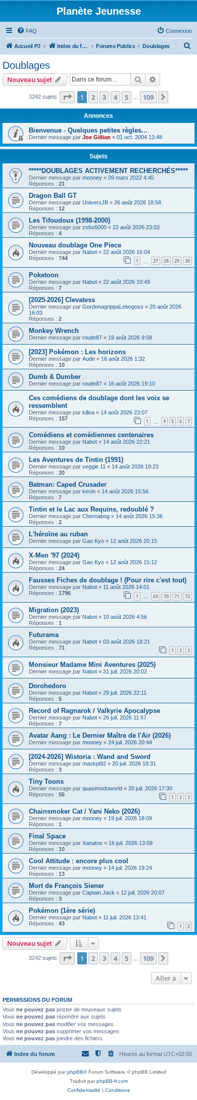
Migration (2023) (54, 610)
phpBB (75, 1072)
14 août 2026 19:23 (135, 466)
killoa (88, 412)
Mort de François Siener (66, 886)
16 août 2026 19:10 (131, 383)
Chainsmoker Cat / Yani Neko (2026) (84, 811)
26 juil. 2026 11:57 (124, 717)
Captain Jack (98, 893)
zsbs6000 (94, 227)
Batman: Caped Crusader (68, 484)
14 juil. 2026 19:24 (130, 868)
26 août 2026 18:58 (137, 202)
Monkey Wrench (54, 330)
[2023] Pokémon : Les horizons (77, 352)
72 (187, 596)
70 (166, 596)
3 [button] (104, 97)
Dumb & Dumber (55, 376)
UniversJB (95, 202)
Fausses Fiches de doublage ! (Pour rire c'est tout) (107, 580)
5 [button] (126, 97)
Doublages (26, 65)
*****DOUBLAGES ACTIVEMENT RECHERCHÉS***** (108, 171)
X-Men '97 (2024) (54, 555)
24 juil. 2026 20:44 (130, 742)
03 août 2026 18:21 (126, 642)
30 (187, 261)
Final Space (47, 836)
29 (176, 261)
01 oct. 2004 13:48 (139, 137)
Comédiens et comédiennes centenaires (91, 435)
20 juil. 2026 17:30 (150, 788)
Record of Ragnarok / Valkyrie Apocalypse (94, 710)
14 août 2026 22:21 (126, 442)
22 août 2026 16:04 (126, 252)
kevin (88, 491)
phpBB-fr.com (112, 1081)
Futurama (44, 635)
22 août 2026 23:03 (136, 227)
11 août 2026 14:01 (126, 587)
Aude (88, 359)
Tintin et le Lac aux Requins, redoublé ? (91, 509)
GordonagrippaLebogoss (112, 307)
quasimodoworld (102, 788)
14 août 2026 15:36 (139, 516)
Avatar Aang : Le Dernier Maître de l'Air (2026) (100, 735)
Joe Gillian (96, 137)
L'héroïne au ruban (58, 534)
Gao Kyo (93, 541)
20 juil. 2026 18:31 (134, 763)
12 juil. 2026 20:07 (143, 893)
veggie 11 (94, 466)
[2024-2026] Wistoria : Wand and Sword (90, 756)
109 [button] (148, 97)
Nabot (89, 252)
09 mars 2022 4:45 (131, 178)
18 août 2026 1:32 (123, 359)
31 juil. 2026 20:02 (125, 671)
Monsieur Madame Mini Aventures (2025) (92, 664)
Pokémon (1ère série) (62, 910)
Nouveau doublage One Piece (75, 245)
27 (155, 261)
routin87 (92, 337)
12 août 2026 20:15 (133, 541)
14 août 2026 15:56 (125, 491)
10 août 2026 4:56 (125, 617)
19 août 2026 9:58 (130, 337)
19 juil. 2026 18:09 (130, 818)
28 (166, 261)
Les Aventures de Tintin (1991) (76, 459)
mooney (92, 178)
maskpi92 (94, 763)
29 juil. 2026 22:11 (124, 693)
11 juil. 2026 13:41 (124, 917)
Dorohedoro (47, 686)
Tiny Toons (46, 781)
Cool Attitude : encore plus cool (78, 861)
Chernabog (96, 516)
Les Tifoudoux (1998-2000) (69, 220)
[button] (67, 97)
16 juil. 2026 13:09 (131, 843)
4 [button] (115, 97)
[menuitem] (27, 31)
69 (155, 596)
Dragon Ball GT (53, 195)
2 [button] (93, 97)
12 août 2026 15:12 (133, 562)
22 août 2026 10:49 (126, 282)
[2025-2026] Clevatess (62, 300)
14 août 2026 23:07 (124, 412)
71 (176, 596)
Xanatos (92, 843)
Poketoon (44, 275)
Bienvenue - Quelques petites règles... (88, 130)
